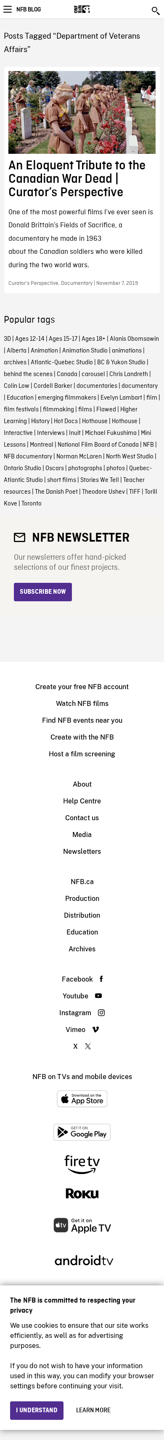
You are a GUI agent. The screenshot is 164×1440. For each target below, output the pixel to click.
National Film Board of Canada (98, 445)
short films (61, 480)
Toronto (31, 504)
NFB (148, 445)
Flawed (106, 409)
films (85, 409)
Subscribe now (43, 592)
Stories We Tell (99, 480)
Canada (67, 374)
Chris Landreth (128, 374)
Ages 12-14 (30, 339)
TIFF (134, 492)
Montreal (41, 445)
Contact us (82, 818)
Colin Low (16, 386)
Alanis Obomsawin (134, 339)
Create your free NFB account (82, 687)
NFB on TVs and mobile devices (82, 1077)
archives (15, 362)
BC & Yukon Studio (121, 362)
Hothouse (95, 421)
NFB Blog (28, 9)
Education (20, 398)
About (82, 784)
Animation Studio (85, 351)
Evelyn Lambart (121, 398)
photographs (85, 468)
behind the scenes (28, 374)
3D (7, 339)
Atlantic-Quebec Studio (62, 362)
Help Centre (82, 801)
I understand (37, 1410)
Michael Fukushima (111, 433)
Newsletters (82, 852)
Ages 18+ (94, 339)
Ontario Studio (22, 468)
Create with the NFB (82, 737)
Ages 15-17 (63, 339)
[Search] (156, 11)
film (151, 398)
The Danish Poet (56, 492)
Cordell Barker (53, 386)
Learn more (93, 1410)
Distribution (82, 915)
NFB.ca (82, 882)
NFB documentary (28, 457)
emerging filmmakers (67, 398)
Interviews (51, 433)
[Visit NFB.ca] (96, 9)
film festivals (21, 409)
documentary (140, 386)
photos (115, 468)
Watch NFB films (82, 704)
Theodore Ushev (103, 492)
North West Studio (129, 457)
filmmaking (58, 409)
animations (127, 351)
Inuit (75, 433)
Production (82, 899)
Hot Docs (66, 421)
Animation (44, 351)
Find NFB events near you (82, 720)
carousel (93, 374)
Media (82, 835)
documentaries (97, 386)
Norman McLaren (79, 457)
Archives (82, 949)
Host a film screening (82, 754)
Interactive (18, 433)
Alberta (16, 351)
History (40, 421)
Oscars (54, 468)
